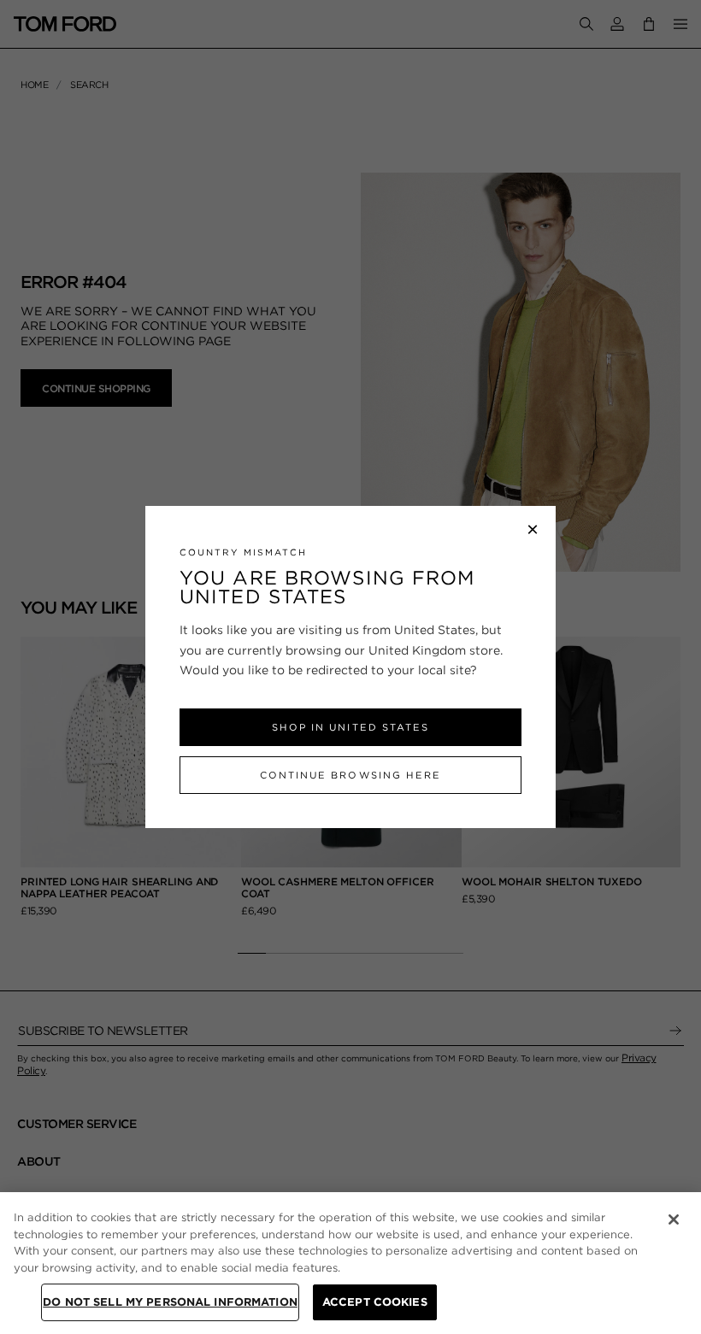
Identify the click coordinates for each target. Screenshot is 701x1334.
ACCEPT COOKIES (374, 1302)
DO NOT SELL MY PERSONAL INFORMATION (170, 1302)
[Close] (673, 1219)
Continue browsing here (350, 775)
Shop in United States (350, 727)
